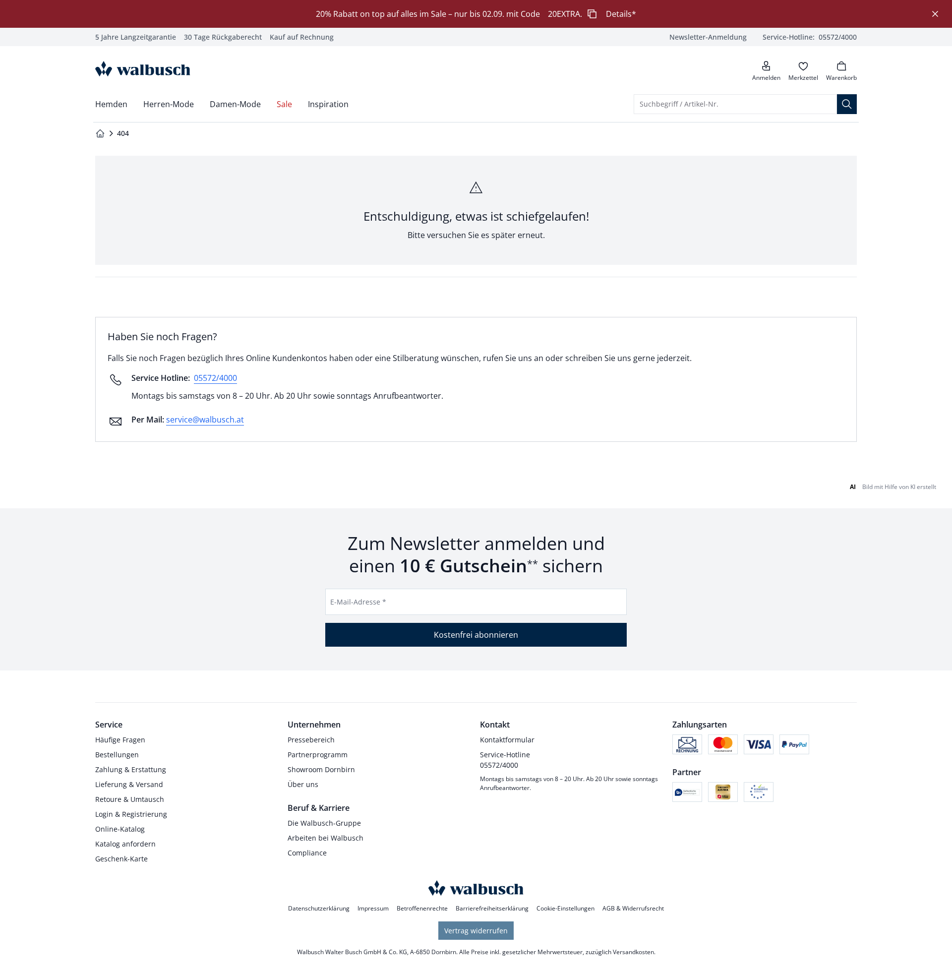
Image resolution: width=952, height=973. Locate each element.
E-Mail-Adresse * (358, 602)
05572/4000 (215, 377)
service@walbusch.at (205, 419)
